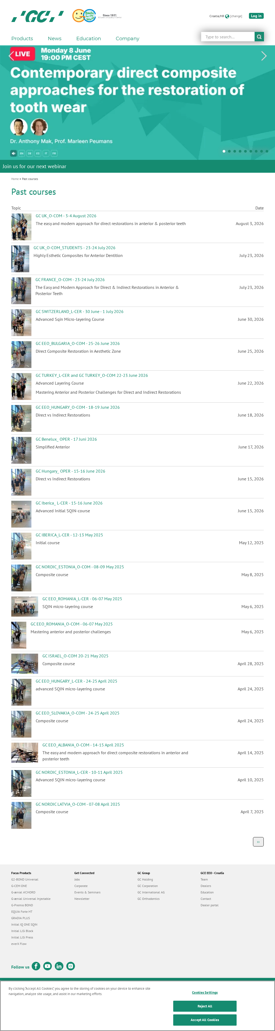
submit (259, 36)
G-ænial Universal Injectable (30, 899)
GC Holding (145, 879)
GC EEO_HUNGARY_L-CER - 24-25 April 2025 (76, 681)
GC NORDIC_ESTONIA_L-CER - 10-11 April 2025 (79, 772)
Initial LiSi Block (22, 931)
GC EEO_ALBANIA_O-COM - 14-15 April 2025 (83, 745)
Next (264, 56)
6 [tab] (252, 152)
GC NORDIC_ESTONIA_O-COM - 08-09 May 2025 (80, 566)
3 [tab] (236, 152)
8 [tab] (263, 152)
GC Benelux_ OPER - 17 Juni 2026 (66, 439)
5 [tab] (246, 152)
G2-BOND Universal (24, 879)
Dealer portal (210, 905)
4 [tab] (241, 152)
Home (15, 179)
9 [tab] (268, 152)
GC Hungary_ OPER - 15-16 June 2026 (70, 471)
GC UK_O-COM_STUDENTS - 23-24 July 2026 (74, 247)
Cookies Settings (205, 992)
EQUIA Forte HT (21, 912)
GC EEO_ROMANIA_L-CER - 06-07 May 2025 (82, 598)
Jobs (77, 879)
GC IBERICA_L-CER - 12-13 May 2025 (69, 534)
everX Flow (19, 944)
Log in (256, 15)
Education (207, 892)
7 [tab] (257, 152)
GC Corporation (148, 886)
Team (204, 879)
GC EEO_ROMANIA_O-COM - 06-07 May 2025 (72, 624)
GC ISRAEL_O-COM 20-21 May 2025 (75, 655)
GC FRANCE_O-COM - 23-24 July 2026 (70, 279)
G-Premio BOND (22, 905)
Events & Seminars (87, 892)
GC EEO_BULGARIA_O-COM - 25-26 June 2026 (78, 343)
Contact (206, 899)
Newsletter (81, 899)
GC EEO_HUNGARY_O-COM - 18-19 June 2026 (78, 407)
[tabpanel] (137, 109)
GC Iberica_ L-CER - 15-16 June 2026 (69, 503)
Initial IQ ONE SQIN (24, 924)
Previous (11, 56)
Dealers (206, 886)
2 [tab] (230, 152)
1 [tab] (225, 152)
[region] (137, 1006)
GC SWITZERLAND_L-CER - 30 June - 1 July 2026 (80, 311)
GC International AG (151, 892)
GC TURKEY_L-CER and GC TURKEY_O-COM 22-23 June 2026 (92, 375)
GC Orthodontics (149, 899)
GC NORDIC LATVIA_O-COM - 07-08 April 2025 (78, 804)
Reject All (205, 1006)
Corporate (81, 886)
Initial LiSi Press (22, 937)
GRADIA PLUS (20, 918)
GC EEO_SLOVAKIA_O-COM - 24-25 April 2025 (78, 713)
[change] (236, 16)
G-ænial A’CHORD (23, 892)
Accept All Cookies (205, 1020)
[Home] (37, 16)
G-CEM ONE (19, 886)
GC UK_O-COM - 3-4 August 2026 (66, 215)
